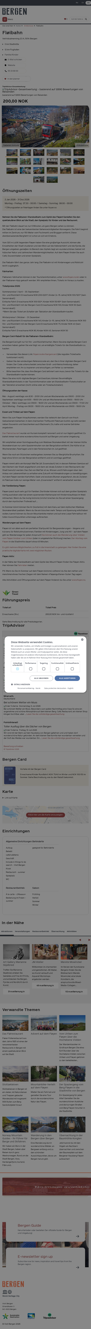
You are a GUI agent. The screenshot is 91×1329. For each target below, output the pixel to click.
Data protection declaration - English (58, 688)
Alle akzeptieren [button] (67, 678)
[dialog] (45, 664)
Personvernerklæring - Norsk (29, 688)
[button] (20, 684)
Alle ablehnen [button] (41, 678)
